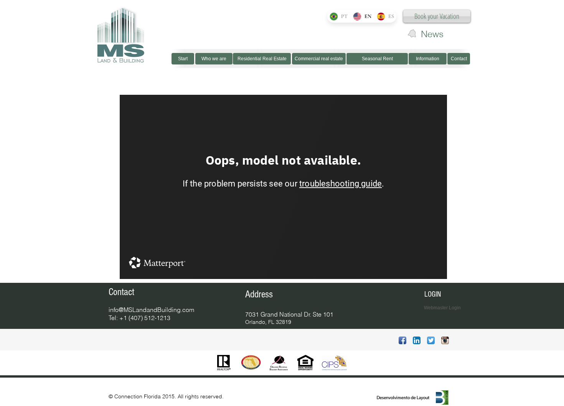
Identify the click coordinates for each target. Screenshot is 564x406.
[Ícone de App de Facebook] (402, 340)
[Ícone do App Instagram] (445, 340)
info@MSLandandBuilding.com (151, 310)
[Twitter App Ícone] (431, 340)
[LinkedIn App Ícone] (417, 340)
